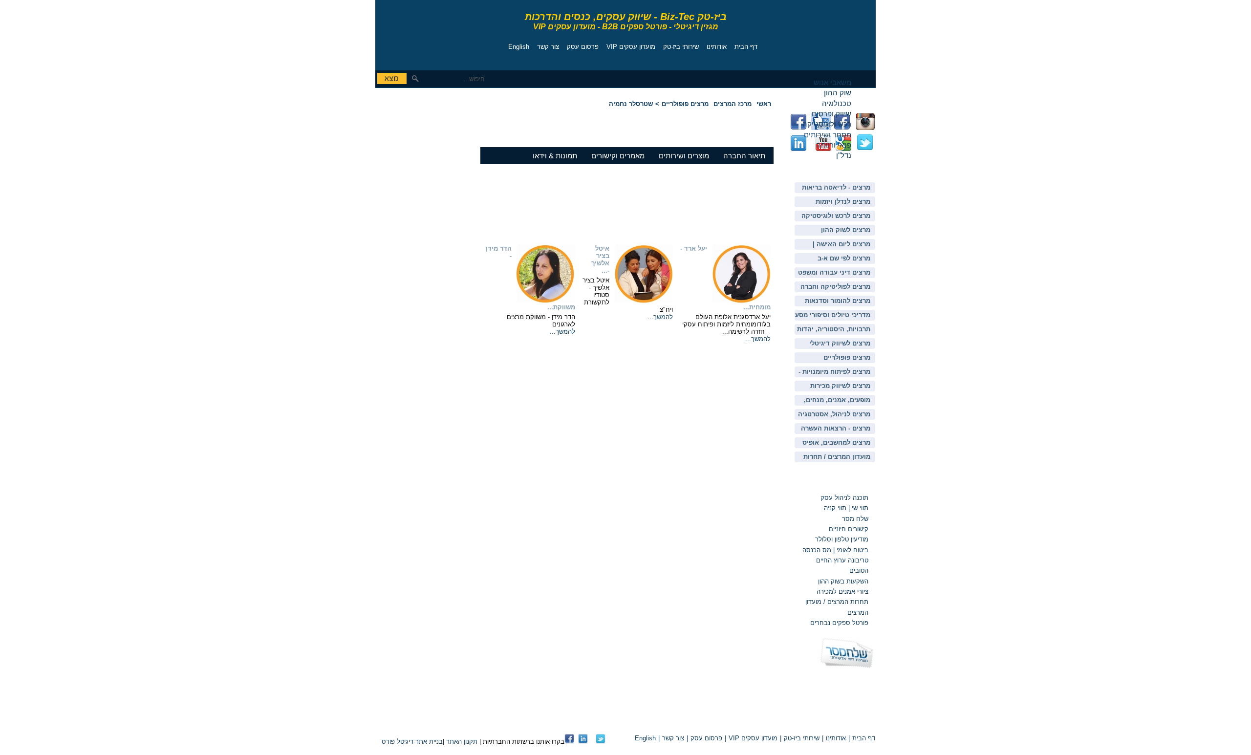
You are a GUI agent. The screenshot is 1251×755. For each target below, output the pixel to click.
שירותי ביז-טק (681, 46)
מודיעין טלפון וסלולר (841, 539)
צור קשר (548, 46)
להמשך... (758, 339)
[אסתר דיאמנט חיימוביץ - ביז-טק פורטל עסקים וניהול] (569, 741)
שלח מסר (855, 518)
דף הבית (745, 46)
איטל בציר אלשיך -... (600, 259)
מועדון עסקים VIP (630, 46)
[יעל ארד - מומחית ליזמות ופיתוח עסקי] (741, 301)
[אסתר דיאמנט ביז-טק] (583, 741)
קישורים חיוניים (848, 529)
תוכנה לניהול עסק (844, 497)
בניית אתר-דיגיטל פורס (412, 741)
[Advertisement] (404, 158)
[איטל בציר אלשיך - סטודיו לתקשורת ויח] (643, 301)
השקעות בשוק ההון (843, 581)
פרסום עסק (583, 46)
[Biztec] (419, 32)
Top (761, 721)
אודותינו (717, 46)
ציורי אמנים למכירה (842, 591)
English (518, 46)
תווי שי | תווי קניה (845, 508)
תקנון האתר (461, 741)
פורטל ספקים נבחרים (839, 622)
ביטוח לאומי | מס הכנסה (835, 550)
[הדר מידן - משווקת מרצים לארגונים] (546, 301)
